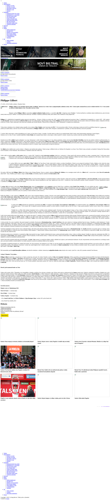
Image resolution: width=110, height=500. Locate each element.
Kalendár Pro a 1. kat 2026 (13, 15)
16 (13, 90)
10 (6, 90)
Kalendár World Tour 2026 (13, 13)
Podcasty (6, 25)
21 (19, 90)
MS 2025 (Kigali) (11, 21)
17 (14, 90)
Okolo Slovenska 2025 (12, 20)
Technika (9, 37)
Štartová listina (4, 75)
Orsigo (7, 498)
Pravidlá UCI (10, 31)
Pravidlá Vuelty (4, 88)
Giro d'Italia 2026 (11, 17)
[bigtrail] (43, 69)
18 (16, 90)
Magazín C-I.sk (10, 9)
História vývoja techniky (12, 32)
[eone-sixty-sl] (4, 58)
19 (17, 90)
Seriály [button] (5, 28)
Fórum (5, 44)
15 (12, 90)
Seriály (5, 478)
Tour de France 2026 (11, 16)
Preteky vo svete (10, 5)
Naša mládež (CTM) (11, 35)
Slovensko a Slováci (11, 8)
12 (8, 90)
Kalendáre (6, 462)
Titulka (5, 3)
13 (10, 90)
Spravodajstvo (7, 454)
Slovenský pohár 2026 (12, 23)
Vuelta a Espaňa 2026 (12, 19)
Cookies (8, 41)
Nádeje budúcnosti (11, 29)
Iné (4, 489)
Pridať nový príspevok (6, 308)
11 (7, 90)
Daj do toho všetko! (11, 33)
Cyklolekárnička (10, 36)
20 (18, 90)
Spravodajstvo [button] (7, 4)
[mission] (43, 57)
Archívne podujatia (11, 24)
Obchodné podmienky (12, 43)
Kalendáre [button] (6, 12)
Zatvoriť (3, 312)
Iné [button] (4, 39)
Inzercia (8, 11)
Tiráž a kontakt (10, 40)
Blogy (5, 27)
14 (11, 90)
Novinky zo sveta (11, 7)
